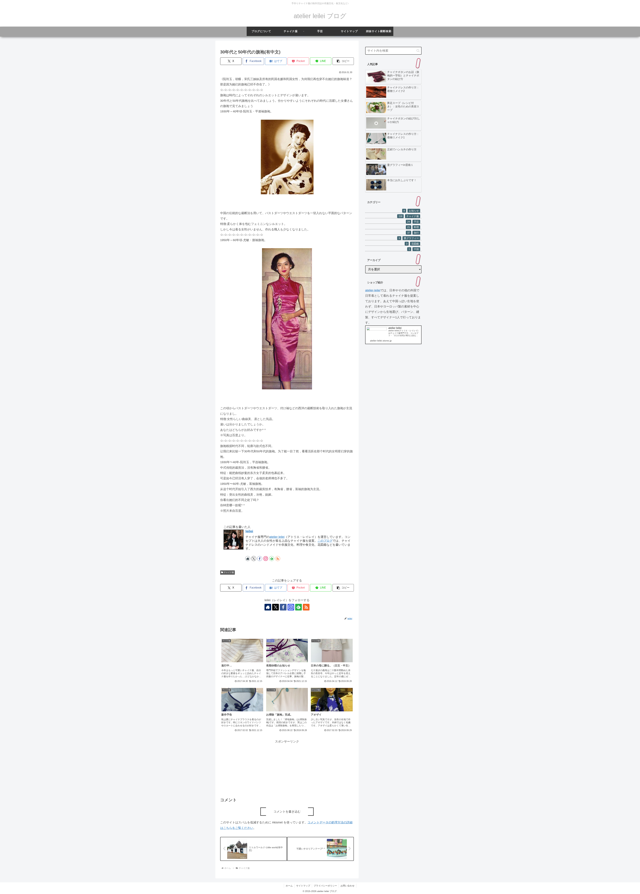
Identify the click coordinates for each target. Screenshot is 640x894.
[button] (343, 61)
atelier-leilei (372, 290)
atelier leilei (277, 537)
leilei (249, 531)
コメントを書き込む (287, 811)
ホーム (289, 885)
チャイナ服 (229, 572)
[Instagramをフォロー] (265, 558)
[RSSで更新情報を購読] (277, 558)
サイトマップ (303, 885)
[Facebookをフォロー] (259, 558)
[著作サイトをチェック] (247, 558)
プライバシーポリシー (325, 885)
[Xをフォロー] (253, 558)
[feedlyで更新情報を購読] (271, 558)
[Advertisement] (287, 767)
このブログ (325, 540)
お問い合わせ (347, 885)
